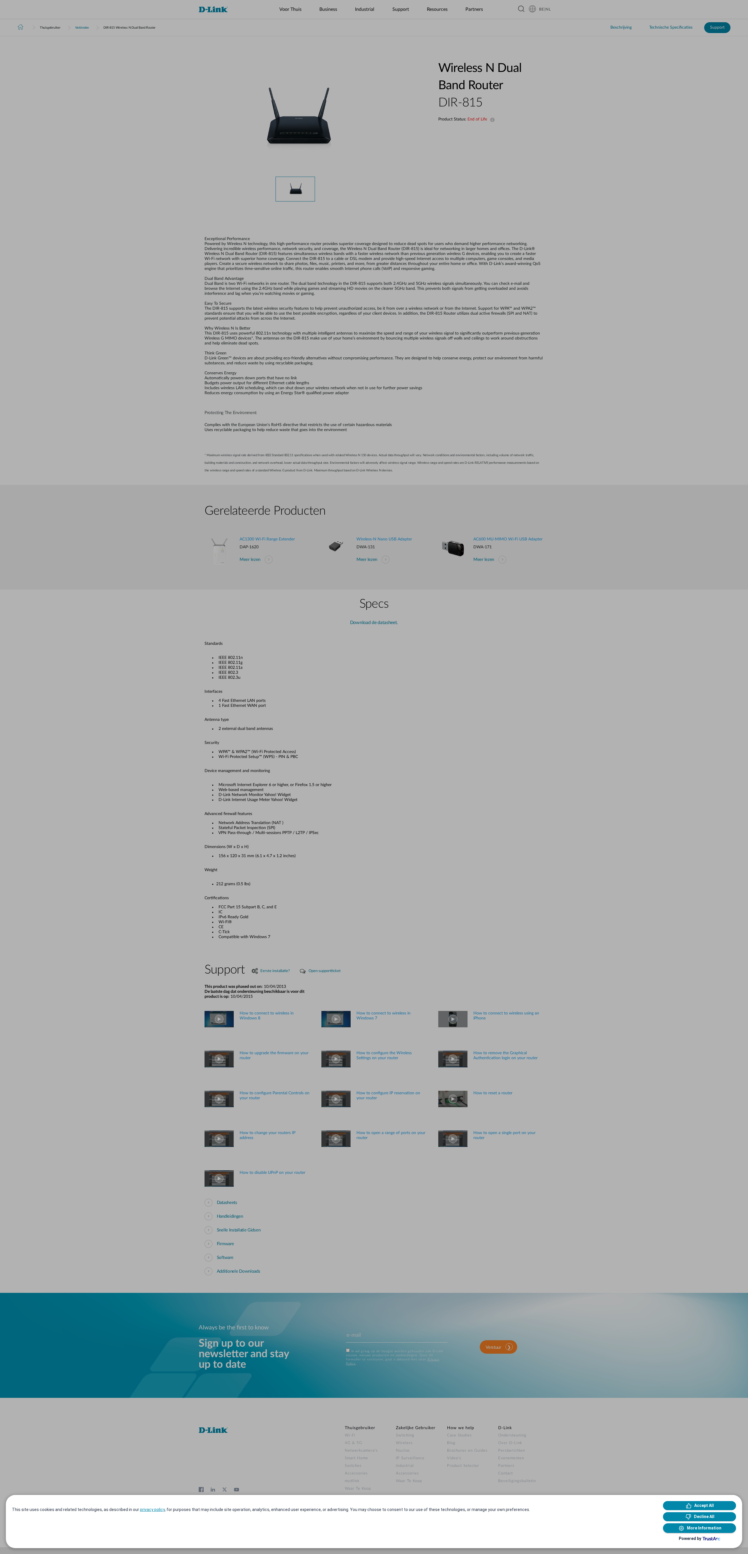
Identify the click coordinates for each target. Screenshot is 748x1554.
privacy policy (152, 1509)
